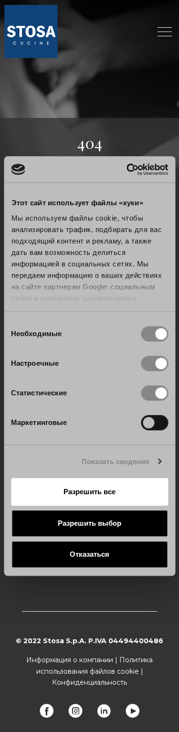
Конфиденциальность (89, 682)
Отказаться (89, 554)
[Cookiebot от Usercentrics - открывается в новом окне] (127, 169)
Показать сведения (116, 461)
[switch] (154, 363)
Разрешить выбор (89, 523)
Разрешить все (89, 492)
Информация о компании (69, 660)
